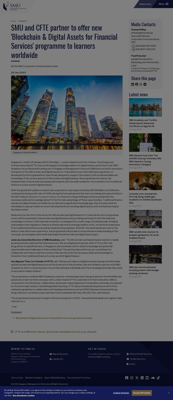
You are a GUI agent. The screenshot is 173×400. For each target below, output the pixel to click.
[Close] (169, 393)
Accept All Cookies (141, 393)
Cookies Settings (121, 393)
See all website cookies (24, 395)
